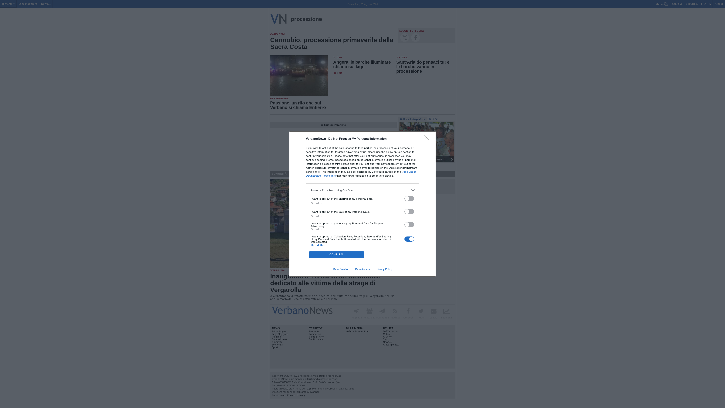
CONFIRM (336, 254)
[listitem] (362, 190)
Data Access (362, 269)
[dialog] (362, 204)
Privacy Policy (384, 269)
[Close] (427, 139)
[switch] (409, 198)
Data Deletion (341, 269)
